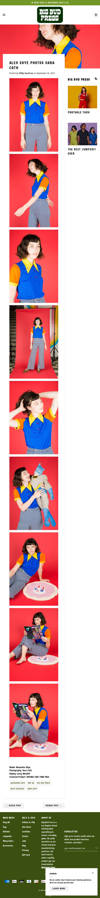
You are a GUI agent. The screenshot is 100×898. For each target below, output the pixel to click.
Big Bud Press (43, 783)
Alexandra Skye (18, 783)
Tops (5, 827)
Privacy (25, 850)
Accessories (8, 845)
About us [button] (46, 818)
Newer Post (54, 805)
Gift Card (26, 855)
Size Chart (26, 827)
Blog (24, 845)
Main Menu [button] (9, 818)
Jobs (24, 841)
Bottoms (6, 831)
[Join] (95, 848)
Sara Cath (32, 789)
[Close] (94, 873)
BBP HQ (31, 783)
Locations (26, 831)
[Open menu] (6, 14)
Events (25, 836)
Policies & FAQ (28, 822)
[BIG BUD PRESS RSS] (96, 78)
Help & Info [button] (28, 818)
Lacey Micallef (17, 789)
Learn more (58, 888)
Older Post (13, 805)
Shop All (6, 822)
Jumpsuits (7, 836)
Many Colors (8, 841)
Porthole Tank (79, 112)
